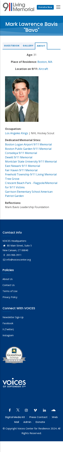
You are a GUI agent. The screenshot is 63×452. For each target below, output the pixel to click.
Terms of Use (10, 291)
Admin (27, 422)
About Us (8, 279)
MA (50, 62)
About (41, 45)
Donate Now (45, 7)
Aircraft (43, 69)
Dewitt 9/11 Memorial (18, 157)
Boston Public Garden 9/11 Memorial (28, 149)
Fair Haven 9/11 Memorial (21, 170)
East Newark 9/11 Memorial (22, 166)
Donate (40, 422)
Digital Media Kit (15, 417)
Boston (42, 62)
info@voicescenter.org (18, 259)
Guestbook (12, 45)
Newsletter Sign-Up (13, 317)
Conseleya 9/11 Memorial (21, 153)
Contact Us (9, 285)
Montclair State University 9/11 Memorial (31, 161)
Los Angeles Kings (16, 133)
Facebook (8, 323)
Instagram (8, 335)
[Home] (18, 7)
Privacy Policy (10, 297)
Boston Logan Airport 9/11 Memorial (28, 144)
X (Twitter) (8, 329)
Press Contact (38, 417)
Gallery (28, 45)
